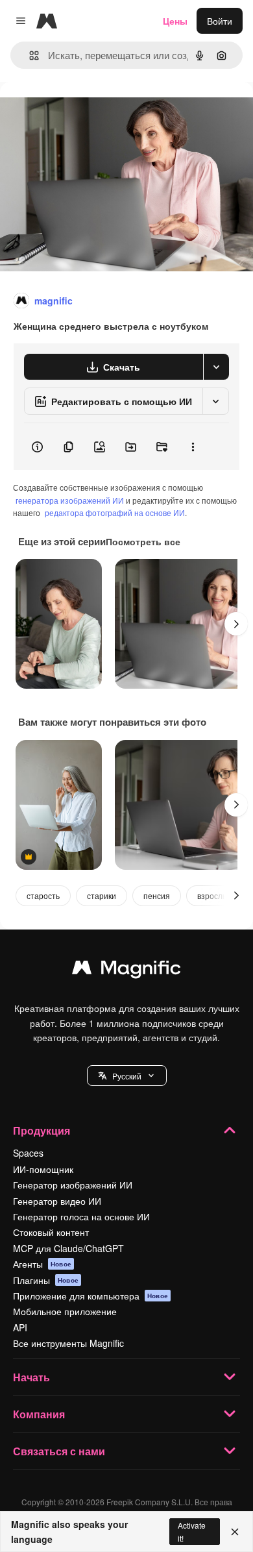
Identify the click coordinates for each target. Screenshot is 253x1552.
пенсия (156, 895)
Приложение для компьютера (90, 1295)
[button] (127, 1075)
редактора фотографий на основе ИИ (115, 512)
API (20, 1327)
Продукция (41, 1130)
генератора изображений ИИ (70, 500)
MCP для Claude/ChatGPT (68, 1248)
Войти (219, 20)
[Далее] (236, 624)
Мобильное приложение (65, 1311)
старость (43, 895)
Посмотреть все (143, 541)
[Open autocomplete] (29, 55)
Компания (39, 1414)
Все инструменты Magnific (68, 1342)
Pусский (126, 1075)
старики (101, 895)
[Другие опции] (193, 447)
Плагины (45, 1280)
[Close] (235, 1532)
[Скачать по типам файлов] (216, 367)
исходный (87, 111)
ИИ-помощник (43, 1169)
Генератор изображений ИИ (72, 1184)
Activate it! (192, 1531)
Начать (31, 1377)
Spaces (28, 1152)
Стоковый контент (51, 1232)
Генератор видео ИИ (57, 1200)
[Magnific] (126, 970)
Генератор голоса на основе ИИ (81, 1216)
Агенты (42, 1263)
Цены (175, 20)
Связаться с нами (59, 1451)
